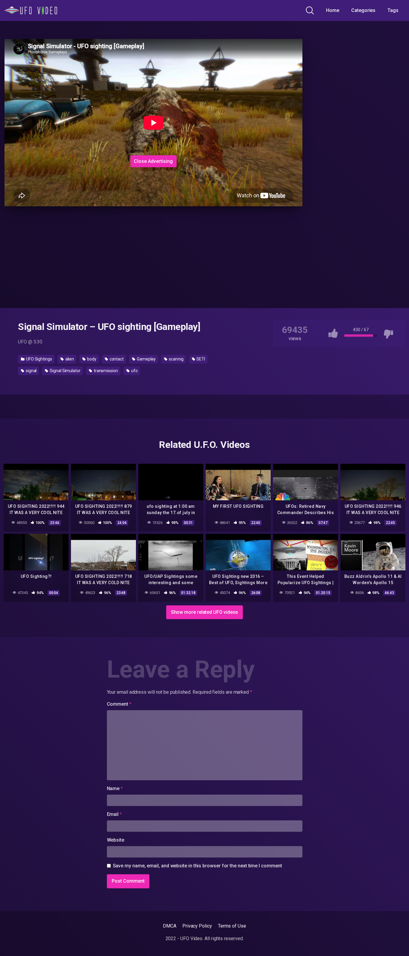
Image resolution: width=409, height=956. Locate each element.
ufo (134, 370)
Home (332, 10)
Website (115, 840)
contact (116, 359)
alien (69, 359)
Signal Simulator (65, 370)
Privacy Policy (197, 926)
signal (31, 370)
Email (114, 814)
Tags (393, 10)
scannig (175, 359)
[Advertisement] (101, 115)
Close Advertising (153, 161)
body (91, 359)
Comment (119, 704)
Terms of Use (232, 926)
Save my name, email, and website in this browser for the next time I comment (197, 866)
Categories (363, 10)
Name (115, 788)
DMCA (169, 926)
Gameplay (146, 359)
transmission (105, 370)
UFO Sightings (38, 359)
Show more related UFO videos (204, 612)
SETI (200, 359)
